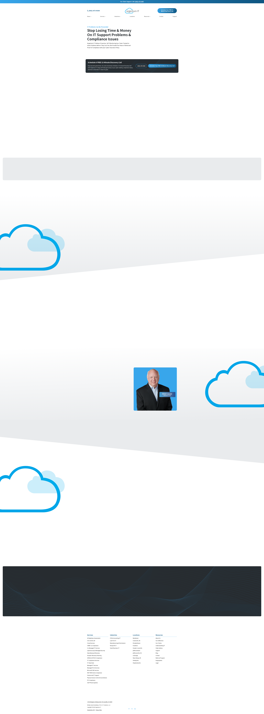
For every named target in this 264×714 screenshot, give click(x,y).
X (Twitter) (132, 708)
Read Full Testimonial (13, 452)
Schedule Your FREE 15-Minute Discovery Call (167, 10)
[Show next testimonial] (175, 432)
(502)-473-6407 (139, 1)
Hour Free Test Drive (162, 294)
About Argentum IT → (95, 414)
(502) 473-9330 (94, 11)
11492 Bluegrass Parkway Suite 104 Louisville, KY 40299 (99, 702)
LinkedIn (135, 708)
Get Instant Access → (168, 171)
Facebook (129, 708)
